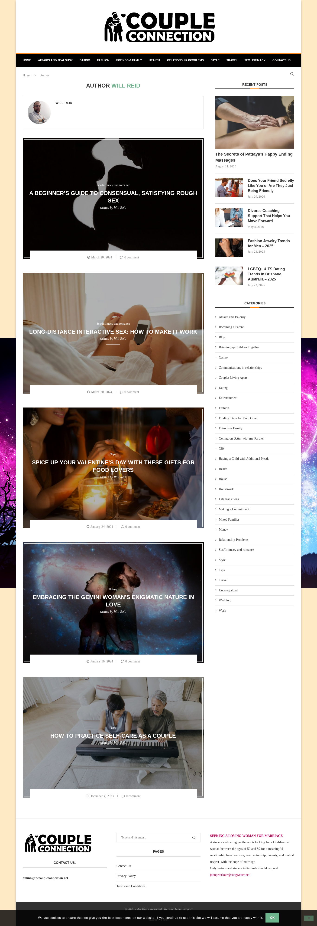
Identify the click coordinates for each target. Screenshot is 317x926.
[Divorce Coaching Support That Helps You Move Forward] (229, 217)
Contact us (281, 60)
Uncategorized (228, 590)
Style (215, 60)
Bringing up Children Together (239, 347)
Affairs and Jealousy (55, 60)
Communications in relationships (240, 367)
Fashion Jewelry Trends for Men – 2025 (269, 243)
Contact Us (123, 866)
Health (154, 60)
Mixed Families (229, 519)
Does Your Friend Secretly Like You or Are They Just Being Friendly (271, 186)
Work (222, 610)
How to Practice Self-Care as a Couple (113, 735)
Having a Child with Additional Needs (244, 458)
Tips (222, 570)
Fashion (103, 60)
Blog (222, 337)
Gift (221, 448)
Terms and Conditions (130, 886)
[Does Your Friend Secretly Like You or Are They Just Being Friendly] (229, 187)
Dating (85, 60)
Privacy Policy (126, 876)
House (223, 479)
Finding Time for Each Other (238, 418)
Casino (223, 357)
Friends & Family (129, 60)
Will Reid (63, 103)
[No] (309, 918)
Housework (226, 489)
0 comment (131, 257)
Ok (272, 917)
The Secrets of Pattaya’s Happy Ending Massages (254, 157)
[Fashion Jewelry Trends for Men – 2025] (229, 247)
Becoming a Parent (231, 327)
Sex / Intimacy (254, 60)
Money (223, 529)
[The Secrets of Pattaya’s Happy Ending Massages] (254, 122)
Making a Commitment (234, 509)
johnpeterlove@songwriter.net (229, 875)
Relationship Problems (185, 60)
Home (27, 60)
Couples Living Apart (233, 377)
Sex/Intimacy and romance (236, 549)
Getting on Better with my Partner (241, 438)
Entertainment (228, 398)
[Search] (292, 74)
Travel (231, 60)
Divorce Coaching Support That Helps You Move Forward (269, 216)
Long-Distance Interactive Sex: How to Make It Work (113, 331)
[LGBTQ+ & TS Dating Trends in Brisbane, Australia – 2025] (229, 276)
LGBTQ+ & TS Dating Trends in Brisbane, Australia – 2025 (266, 274)
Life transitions (229, 499)
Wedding (224, 600)
